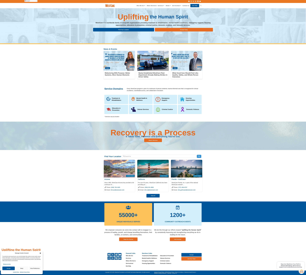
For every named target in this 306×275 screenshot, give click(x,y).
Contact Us (174, 273)
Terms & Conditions (179, 272)
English (28, 1)
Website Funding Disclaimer (160, 273)
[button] (40, 253)
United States (130, 176)
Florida (141, 68)
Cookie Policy (16, 272)
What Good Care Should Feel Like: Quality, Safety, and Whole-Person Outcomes (185, 75)
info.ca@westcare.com (151, 190)
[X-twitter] (112, 254)
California (141, 179)
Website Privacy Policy (25, 272)
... (113, 184)
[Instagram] (109, 258)
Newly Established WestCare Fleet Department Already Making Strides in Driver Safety (152, 75)
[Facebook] (109, 254)
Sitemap (169, 273)
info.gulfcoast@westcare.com (186, 190)
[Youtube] (119, 254)
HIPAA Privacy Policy (169, 272)
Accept (8, 268)
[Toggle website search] (201, 5)
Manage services (7, 264)
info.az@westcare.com (117, 190)
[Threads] (112, 258)
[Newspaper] (119, 258)
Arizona (107, 179)
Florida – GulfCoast (179, 179)
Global (107, 68)
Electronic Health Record (190, 272)
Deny (21, 268)
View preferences (35, 268)
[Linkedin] (116, 254)
